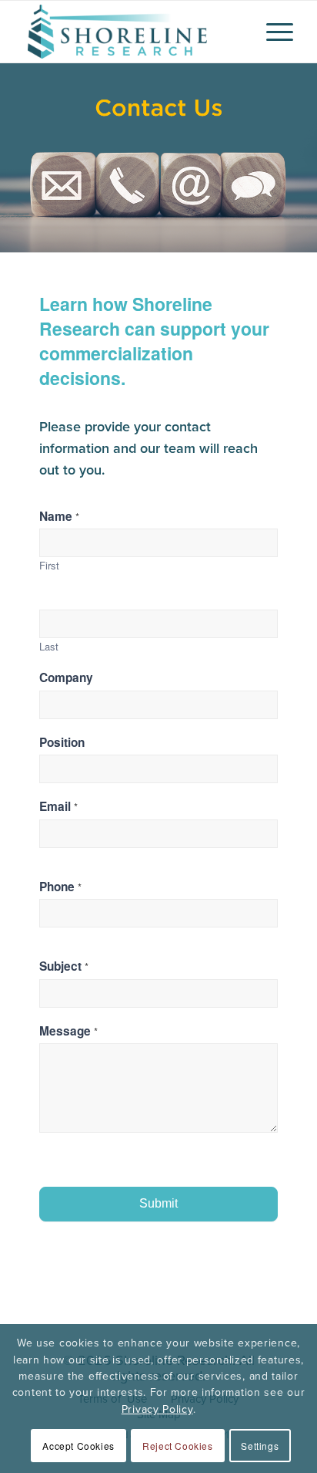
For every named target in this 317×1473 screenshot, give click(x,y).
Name (59, 516)
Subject (63, 966)
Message (68, 1031)
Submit (158, 1203)
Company (66, 678)
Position (62, 743)
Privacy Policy (157, 1409)
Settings (260, 1445)
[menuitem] (272, 32)
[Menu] (272, 32)
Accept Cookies (78, 1445)
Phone (60, 887)
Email (58, 807)
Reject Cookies (177, 1445)
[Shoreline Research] (131, 32)
